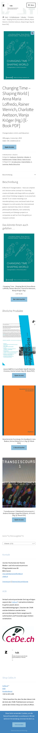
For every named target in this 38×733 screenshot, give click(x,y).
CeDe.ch (15, 602)
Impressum (6, 581)
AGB (3, 689)
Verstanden (19, 724)
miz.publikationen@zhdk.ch (12, 574)
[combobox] (19, 543)
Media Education (14, 164)
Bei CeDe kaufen (19, 299)
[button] (32, 33)
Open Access (9, 147)
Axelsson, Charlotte (16, 157)
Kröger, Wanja (17, 159)
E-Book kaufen (19, 447)
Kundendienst (7, 691)
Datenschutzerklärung (20, 581)
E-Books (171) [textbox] (18, 543)
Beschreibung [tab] (7, 175)
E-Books (23, 17)
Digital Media (25, 162)
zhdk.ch (5, 576)
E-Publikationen (14, 17)
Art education (16, 162)
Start (6, 17)
